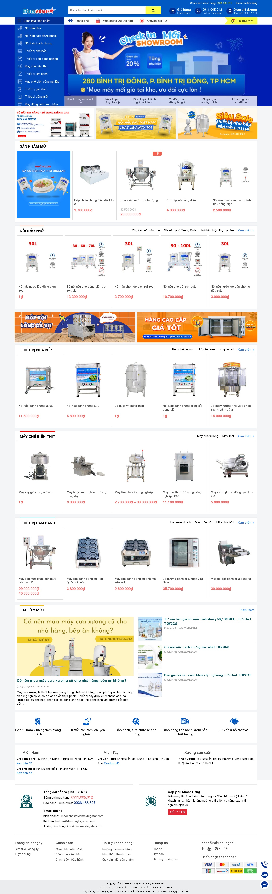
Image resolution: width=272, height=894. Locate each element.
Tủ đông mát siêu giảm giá (177, 101)
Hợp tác (158, 854)
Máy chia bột (225, 522)
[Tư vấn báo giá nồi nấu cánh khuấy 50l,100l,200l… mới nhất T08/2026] (150, 629)
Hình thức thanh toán (116, 854)
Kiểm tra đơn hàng (246, 3)
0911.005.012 (224, 3)
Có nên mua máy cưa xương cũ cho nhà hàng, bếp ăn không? (71, 680)
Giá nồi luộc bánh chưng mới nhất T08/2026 (196, 647)
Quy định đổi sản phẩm (118, 859)
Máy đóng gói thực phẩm (41, 104)
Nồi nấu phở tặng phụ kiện (113, 101)
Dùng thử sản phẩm (69, 854)
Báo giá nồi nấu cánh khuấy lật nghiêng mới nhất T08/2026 (207, 675)
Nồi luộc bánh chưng (38, 43)
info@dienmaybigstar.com (84, 826)
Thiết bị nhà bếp (36, 51)
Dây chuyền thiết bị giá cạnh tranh (144, 101)
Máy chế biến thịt (36, 66)
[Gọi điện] (264, 864)
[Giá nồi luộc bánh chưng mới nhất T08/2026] (150, 657)
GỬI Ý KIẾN (177, 812)
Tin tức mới (244, 21)
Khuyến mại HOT (158, 20)
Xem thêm (244, 230)
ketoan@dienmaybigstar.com (75, 821)
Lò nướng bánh (180, 522)
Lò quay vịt (226, 349)
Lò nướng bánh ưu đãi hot (241, 101)
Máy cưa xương (207, 436)
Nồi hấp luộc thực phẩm (41, 35)
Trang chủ (82, 20)
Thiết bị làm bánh (36, 73)
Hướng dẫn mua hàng (117, 849)
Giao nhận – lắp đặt (69, 849)
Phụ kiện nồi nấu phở (146, 230)
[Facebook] (264, 884)
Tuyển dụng (23, 854)
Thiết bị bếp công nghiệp (41, 58)
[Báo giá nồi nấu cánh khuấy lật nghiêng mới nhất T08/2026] (150, 685)
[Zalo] (264, 874)
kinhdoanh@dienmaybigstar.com (81, 816)
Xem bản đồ (24, 763)
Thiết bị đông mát (36, 96)
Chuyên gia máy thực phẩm (209, 101)
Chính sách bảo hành (70, 859)
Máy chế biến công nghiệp (42, 81)
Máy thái (228, 436)
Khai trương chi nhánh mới (80, 101)
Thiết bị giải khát (36, 89)
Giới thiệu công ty (27, 849)
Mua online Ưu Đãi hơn (118, 20)
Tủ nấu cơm (206, 349)
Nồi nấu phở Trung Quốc (180, 230)
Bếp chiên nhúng (183, 349)
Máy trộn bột (203, 522)
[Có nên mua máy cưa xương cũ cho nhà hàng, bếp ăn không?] (75, 646)
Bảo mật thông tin (165, 859)
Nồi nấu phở (33, 28)
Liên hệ (157, 849)
